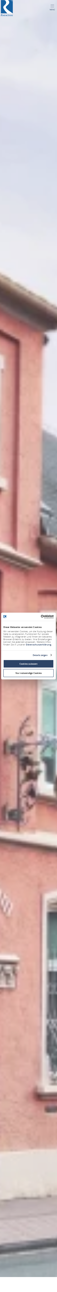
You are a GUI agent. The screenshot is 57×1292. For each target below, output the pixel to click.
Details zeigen (40, 655)
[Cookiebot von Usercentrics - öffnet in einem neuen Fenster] (41, 617)
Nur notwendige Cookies (28, 672)
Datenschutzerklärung (38, 644)
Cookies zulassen (28, 663)
